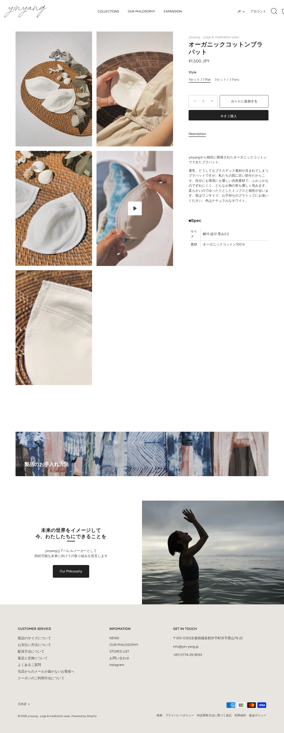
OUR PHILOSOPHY (141, 11)
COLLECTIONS (108, 11)
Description (197, 134)
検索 (159, 715)
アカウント (258, 11)
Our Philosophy (71, 571)
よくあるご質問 (29, 665)
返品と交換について (33, 658)
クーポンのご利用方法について (41, 678)
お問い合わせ (119, 658)
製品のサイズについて (34, 638)
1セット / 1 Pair (200, 80)
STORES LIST (119, 651)
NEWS (114, 638)
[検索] (274, 11)
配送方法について (31, 651)
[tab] (199, 133)
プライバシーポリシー (179, 715)
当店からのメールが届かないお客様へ (46, 671)
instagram (116, 665)
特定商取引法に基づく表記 (214, 715)
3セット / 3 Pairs (227, 80)
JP (239, 11)
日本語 (22, 704)
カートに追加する (244, 101)
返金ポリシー (257, 715)
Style (192, 72)
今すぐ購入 (228, 116)
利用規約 (240, 715)
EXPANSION (173, 11)
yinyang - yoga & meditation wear (214, 37)
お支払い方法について (34, 645)
